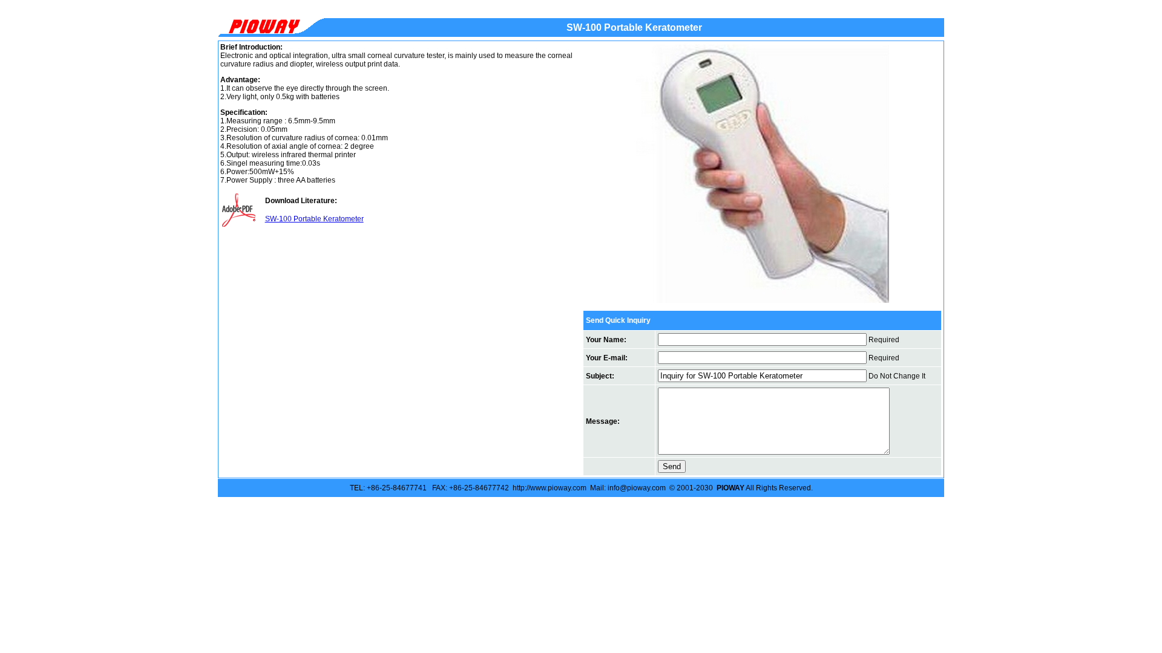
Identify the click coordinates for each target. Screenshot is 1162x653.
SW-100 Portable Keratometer (314, 219)
